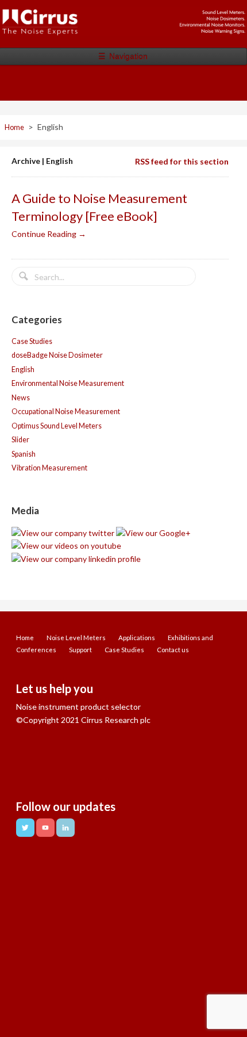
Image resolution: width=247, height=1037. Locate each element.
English (22, 369)
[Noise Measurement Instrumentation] (123, 30)
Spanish (23, 454)
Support (80, 649)
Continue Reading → (48, 234)
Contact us (173, 649)
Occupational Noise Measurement (65, 411)
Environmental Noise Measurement (67, 383)
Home (14, 127)
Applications (136, 637)
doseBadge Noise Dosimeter (57, 355)
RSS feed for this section (182, 161)
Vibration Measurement (49, 468)
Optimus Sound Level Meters (56, 426)
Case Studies (31, 341)
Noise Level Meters (76, 637)
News (20, 397)
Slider (20, 439)
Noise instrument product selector (78, 706)
